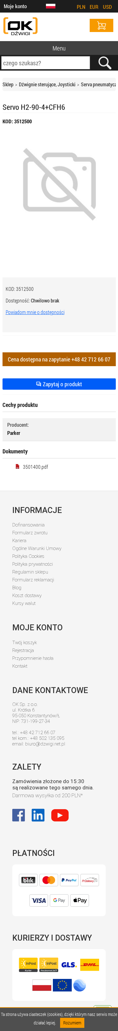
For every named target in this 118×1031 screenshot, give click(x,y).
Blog (16, 587)
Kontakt (19, 666)
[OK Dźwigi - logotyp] (20, 27)
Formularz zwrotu (30, 533)
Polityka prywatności (32, 564)
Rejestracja (23, 650)
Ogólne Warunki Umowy (36, 548)
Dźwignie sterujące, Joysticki (47, 84)
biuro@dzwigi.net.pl (45, 744)
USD (107, 6)
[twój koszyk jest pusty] (101, 25)
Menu (59, 48)
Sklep (8, 84)
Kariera (19, 540)
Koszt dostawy (27, 595)
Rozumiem (72, 1023)
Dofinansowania (28, 525)
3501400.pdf (35, 466)
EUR (94, 6)
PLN (81, 6)
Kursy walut (24, 603)
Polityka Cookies (28, 556)
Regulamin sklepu (30, 572)
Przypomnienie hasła (32, 658)
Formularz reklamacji (33, 580)
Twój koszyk (24, 642)
